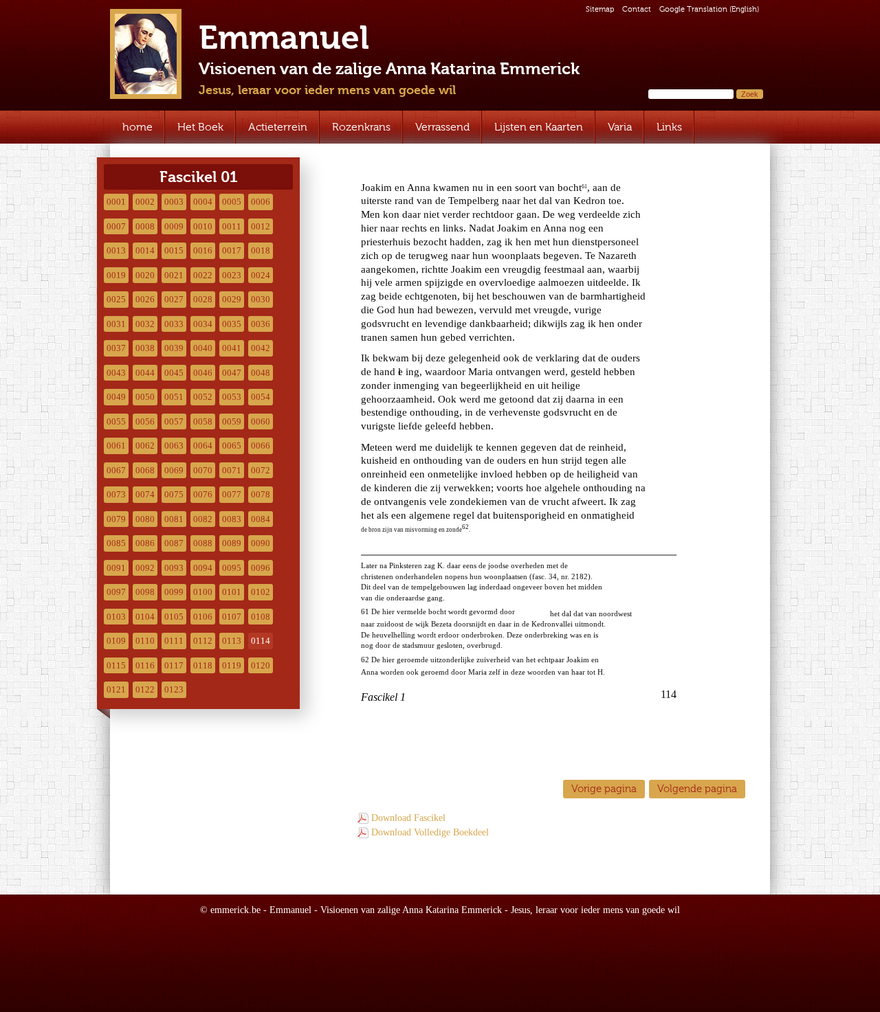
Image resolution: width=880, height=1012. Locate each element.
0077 (231, 494)
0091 (116, 568)
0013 (116, 250)
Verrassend (442, 126)
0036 (260, 324)
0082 (202, 519)
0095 (231, 568)
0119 (231, 665)
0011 (231, 226)
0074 (145, 494)
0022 (202, 275)
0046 (202, 373)
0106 (202, 616)
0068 (145, 470)
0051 (174, 397)
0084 (260, 519)
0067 (116, 470)
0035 (231, 324)
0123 (174, 689)
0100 (202, 592)
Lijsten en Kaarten (538, 126)
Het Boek (200, 126)
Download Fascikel (408, 818)
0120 (260, 665)
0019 (116, 275)
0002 (145, 201)
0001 (116, 201)
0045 (174, 373)
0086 (145, 543)
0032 (145, 324)
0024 (260, 275)
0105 (174, 616)
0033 (174, 324)
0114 (260, 641)
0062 (145, 445)
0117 (174, 665)
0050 (145, 397)
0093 (174, 568)
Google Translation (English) (709, 9)
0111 (174, 641)
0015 (174, 250)
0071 (231, 470)
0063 (174, 445)
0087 (174, 543)
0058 (202, 421)
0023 (231, 275)
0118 (202, 665)
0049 (116, 397)
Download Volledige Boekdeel (430, 832)
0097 (116, 592)
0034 (202, 324)
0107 (231, 616)
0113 (231, 641)
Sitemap (600, 9)
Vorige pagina (604, 788)
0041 (231, 348)
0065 (231, 445)
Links (669, 126)
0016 (202, 250)
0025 (116, 299)
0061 (116, 445)
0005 (231, 201)
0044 (145, 373)
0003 (174, 201)
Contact (636, 9)
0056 (145, 421)
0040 (202, 348)
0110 (145, 641)
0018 (260, 250)
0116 (145, 665)
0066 (260, 445)
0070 (202, 470)
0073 (116, 494)
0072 (260, 470)
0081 (174, 519)
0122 (145, 689)
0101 (231, 592)
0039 (174, 348)
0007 (116, 226)
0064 (202, 445)
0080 (145, 519)
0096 (260, 568)
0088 (202, 543)
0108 (260, 616)
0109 (116, 641)
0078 (260, 494)
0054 (260, 397)
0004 (202, 201)
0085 (116, 543)
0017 (231, 250)
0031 (116, 324)
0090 (260, 543)
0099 (174, 592)
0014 (145, 250)
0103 (116, 616)
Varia (620, 126)
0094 (202, 568)
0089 (231, 543)
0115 (116, 665)
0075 (174, 494)
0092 (145, 568)
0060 (260, 421)
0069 (174, 470)
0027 (174, 299)
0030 (260, 299)
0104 (145, 616)
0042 (260, 348)
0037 (116, 348)
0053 (231, 397)
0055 (116, 421)
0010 (202, 226)
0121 (116, 689)
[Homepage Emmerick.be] (146, 54)
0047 (231, 373)
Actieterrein (277, 126)
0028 (202, 299)
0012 (260, 226)
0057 (174, 421)
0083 (231, 519)
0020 (145, 275)
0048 (260, 373)
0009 (174, 226)
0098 (145, 592)
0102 (260, 592)
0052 (202, 397)
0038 (145, 348)
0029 (231, 299)
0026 (145, 299)
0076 (202, 494)
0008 (145, 226)
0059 (231, 421)
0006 (260, 201)
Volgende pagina (697, 788)
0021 (174, 275)
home (137, 126)
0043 (116, 373)
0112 (202, 641)
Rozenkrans (361, 126)
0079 (116, 519)
